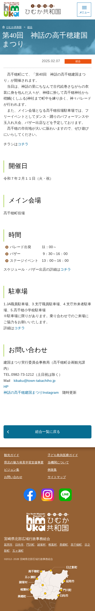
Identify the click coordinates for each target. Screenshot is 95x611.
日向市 (19, 544)
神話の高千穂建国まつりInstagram (33, 392)
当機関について (58, 462)
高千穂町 (76, 544)
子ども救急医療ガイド (63, 455)
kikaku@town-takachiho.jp (34, 381)
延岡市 (8, 544)
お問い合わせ (13, 477)
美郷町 (64, 544)
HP (6, 387)
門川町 (30, 544)
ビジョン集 (11, 470)
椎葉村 (52, 544)
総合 (29, 27)
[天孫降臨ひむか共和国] (31, 9)
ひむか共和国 (14, 27)
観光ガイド (11, 455)
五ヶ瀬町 (18, 550)
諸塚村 (41, 544)
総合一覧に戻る (47, 432)
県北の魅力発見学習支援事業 (24, 462)
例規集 (52, 470)
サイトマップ (57, 477)
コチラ (23, 144)
